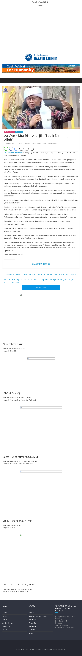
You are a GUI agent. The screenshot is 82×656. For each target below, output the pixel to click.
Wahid (21, 143)
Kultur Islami (33, 626)
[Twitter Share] (21, 149)
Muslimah (32, 630)
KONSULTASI (41, 287)
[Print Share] (32, 149)
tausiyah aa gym (52, 143)
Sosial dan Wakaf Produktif (38, 616)
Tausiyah (19, 132)
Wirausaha (32, 623)
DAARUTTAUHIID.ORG (13, 152)
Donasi (4, 630)
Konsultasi (6, 626)
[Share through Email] (27, 149)
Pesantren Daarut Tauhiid (38, 143)
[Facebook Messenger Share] (16, 149)
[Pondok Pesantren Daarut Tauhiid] (4, 80)
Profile (4, 616)
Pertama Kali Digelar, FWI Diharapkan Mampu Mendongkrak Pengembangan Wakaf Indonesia (39, 281)
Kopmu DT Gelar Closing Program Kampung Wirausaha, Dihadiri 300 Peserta (40, 274)
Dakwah (31, 613)
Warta (4, 620)
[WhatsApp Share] (6, 149)
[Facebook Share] (11, 149)
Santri (31, 633)
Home (4, 613)
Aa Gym (27, 143)
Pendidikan (32, 620)
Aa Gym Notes (9, 132)
